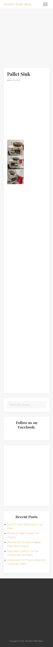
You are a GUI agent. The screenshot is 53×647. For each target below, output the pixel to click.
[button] (45, 4)
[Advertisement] (26, 35)
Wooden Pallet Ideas (17, 4)
